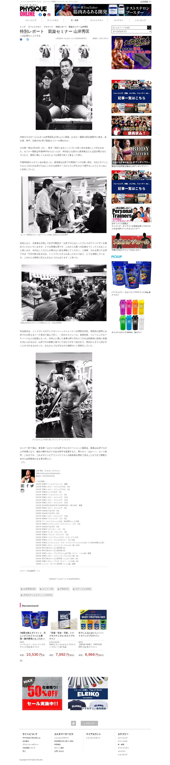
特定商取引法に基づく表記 (63, 741)
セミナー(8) (47, 589)
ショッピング (140, 20)
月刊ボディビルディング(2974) (37, 595)
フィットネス (52, 20)
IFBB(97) (64, 589)
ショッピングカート (93, 738)
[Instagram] (22, 490)
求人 (24, 751)
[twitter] (32, 485)
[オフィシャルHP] (22, 485)
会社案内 (26, 741)
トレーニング (30, 20)
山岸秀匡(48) (29, 589)
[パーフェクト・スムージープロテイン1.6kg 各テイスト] (131, 274)
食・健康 (74, 20)
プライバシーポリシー (31, 744)
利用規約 (57, 744)
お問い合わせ (59, 751)
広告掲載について (29, 748)
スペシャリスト (96, 20)
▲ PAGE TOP (89, 723)
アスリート (48, 27)
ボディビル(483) (83, 589)
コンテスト (118, 20)
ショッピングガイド (61, 738)
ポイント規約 (59, 748)
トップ (23, 27)
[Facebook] (27, 485)
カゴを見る (144, 2)
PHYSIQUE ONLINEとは (31, 738)
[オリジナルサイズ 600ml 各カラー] (131, 314)
